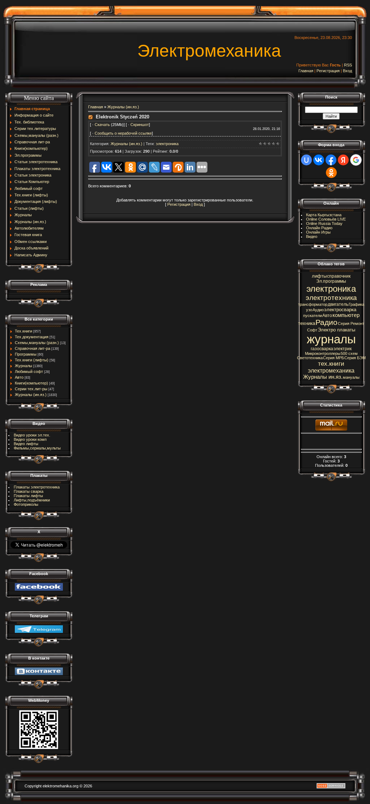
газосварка (322, 348)
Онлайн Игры (318, 232)
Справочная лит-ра (32, 348)
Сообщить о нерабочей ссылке (123, 133)
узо (309, 310)
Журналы (23, 366)
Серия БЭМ (355, 358)
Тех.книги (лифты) (31, 360)
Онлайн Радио (319, 228)
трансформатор (312, 304)
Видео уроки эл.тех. (32, 435)
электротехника (331, 297)
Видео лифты (26, 444)
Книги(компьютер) (31, 383)
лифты (319, 276)
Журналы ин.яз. (323, 377)
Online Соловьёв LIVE (326, 219)
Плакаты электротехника (37, 487)
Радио (326, 322)
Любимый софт (29, 371)
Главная (305, 71)
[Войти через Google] (356, 160)
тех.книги (331, 363)
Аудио (318, 310)
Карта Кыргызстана (323, 215)
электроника (167, 144)
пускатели (312, 315)
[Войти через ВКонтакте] (318, 160)
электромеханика (331, 371)
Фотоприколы (26, 504)
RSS (348, 65)
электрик (343, 348)
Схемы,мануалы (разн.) (37, 342)
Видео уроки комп (30, 439)
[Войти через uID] (306, 160)
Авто (19, 377)
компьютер (346, 315)
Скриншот (139, 124)
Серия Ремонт (351, 323)
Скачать (103, 124)
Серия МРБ (333, 358)
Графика (356, 304)
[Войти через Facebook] (331, 160)
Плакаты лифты (28, 496)
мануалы (351, 377)
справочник (338, 276)
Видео (311, 236)
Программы (25, 354)
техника (306, 323)
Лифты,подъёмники (32, 500)
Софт (312, 330)
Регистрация (328, 71)
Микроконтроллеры (322, 353)
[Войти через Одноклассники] (331, 172)
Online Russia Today (324, 223)
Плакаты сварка (28, 491)
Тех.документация (31, 337)
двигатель (338, 304)
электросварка (340, 309)
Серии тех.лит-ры (31, 389)
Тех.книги (23, 331)
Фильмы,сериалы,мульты (37, 448)
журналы (331, 339)
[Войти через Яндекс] (343, 160)
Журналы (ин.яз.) (31, 394)
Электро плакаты (336, 330)
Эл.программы (331, 281)
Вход (347, 71)
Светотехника (310, 358)
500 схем (349, 353)
